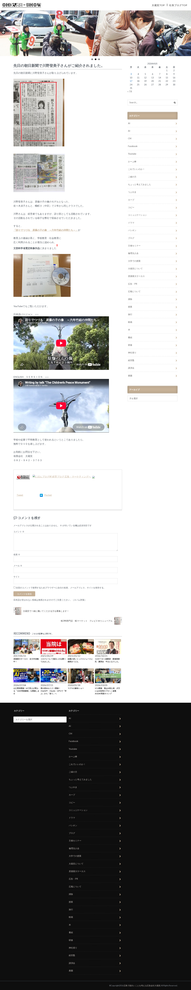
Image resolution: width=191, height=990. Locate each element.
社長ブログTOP (178, 5)
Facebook (132, 146)
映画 (130, 322)
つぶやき (132, 192)
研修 (130, 345)
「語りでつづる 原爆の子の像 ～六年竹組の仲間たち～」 (45, 230)
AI (129, 123)
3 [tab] (99, 59)
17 (131, 81)
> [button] (187, 32)
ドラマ (131, 222)
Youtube (132, 154)
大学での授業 (134, 261)
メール (17, 565)
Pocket (48, 495)
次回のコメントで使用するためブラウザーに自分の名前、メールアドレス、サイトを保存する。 (61, 588)
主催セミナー (134, 245)
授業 (130, 306)
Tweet (20, 495)
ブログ (131, 238)
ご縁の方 (132, 176)
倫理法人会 (133, 253)
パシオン (132, 230)
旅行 (130, 314)
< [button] (3, 32)
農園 (130, 375)
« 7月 (129, 91)
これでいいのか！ (136, 169)
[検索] (175, 102)
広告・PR (132, 284)
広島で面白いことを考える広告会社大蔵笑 (142, 985)
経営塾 (131, 360)
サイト (16, 576)
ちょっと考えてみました (139, 184)
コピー (131, 207)
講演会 (131, 368)
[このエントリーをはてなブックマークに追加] (41, 495)
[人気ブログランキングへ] (23, 477)
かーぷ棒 (132, 161)
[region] (95, 33)
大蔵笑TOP (158, 5)
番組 (130, 337)
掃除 (130, 299)
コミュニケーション (137, 215)
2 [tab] (95, 59)
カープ (131, 199)
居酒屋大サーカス (136, 276)
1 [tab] (92, 59)
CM (129, 138)
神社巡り (132, 352)
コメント (18, 531)
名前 (16, 554)
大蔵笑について (135, 268)
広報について (134, 291)
